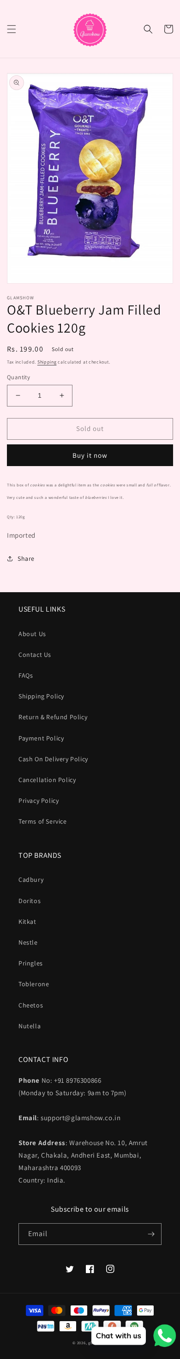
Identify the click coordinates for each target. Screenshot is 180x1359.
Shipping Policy (41, 696)
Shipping (47, 362)
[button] (11, 29)
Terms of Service (42, 821)
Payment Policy (41, 738)
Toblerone (33, 984)
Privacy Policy (38, 800)
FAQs (25, 675)
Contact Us (34, 654)
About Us (32, 634)
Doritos (29, 901)
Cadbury (30, 879)
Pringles (30, 963)
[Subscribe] (151, 1234)
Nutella (29, 1026)
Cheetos (30, 1005)
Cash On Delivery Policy (53, 759)
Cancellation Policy (47, 780)
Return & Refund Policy (52, 717)
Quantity (18, 377)
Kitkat (27, 921)
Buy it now (90, 455)
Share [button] (26, 558)
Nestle (28, 942)
